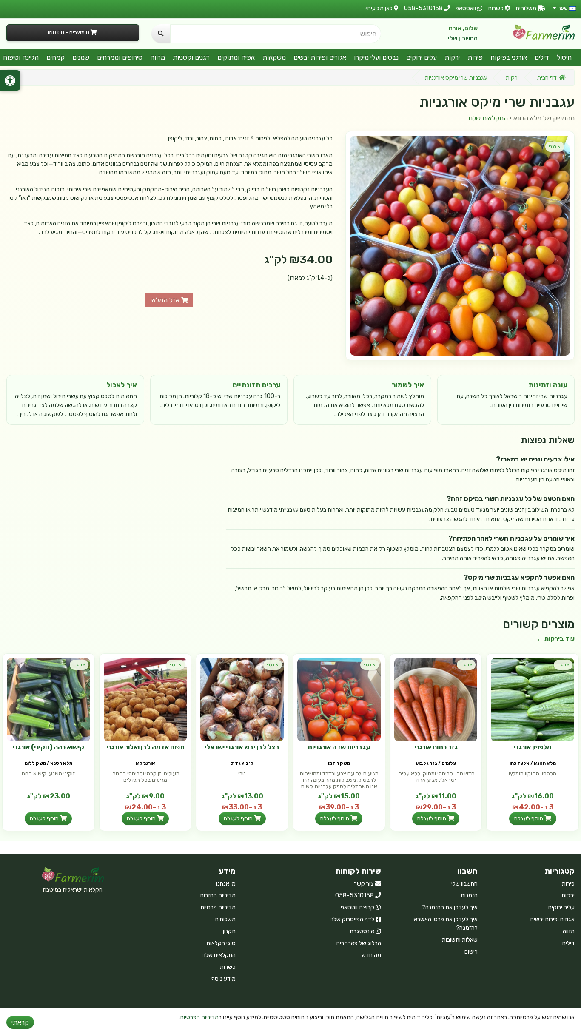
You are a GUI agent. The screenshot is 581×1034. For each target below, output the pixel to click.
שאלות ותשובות (460, 939)
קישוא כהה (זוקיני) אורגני (48, 747)
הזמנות (469, 895)
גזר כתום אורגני (436, 747)
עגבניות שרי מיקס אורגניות (456, 77)
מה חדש (371, 955)
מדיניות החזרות (218, 895)
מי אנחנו (226, 883)
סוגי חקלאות (221, 943)
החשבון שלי (463, 38)
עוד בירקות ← (556, 639)
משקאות (274, 57)
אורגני (555, 146)
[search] (160, 33)
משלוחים (225, 919)
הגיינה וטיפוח (21, 57)
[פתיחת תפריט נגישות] (10, 80)
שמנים (80, 57)
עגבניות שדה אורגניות (339, 747)
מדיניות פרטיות (218, 907)
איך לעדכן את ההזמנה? (450, 907)
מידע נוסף (223, 979)
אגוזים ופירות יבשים (319, 57)
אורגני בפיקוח (508, 57)
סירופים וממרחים (119, 57)
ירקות (452, 57)
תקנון (229, 931)
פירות (475, 57)
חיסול (564, 57)
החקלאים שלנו (488, 118)
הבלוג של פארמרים (358, 943)
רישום (471, 951)
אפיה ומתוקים (236, 57)
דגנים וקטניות (191, 57)
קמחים (55, 57)
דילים (542, 57)
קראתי (20, 1022)
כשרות (228, 967)
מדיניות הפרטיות (199, 1017)
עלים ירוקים (421, 57)
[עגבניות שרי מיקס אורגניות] (460, 246)
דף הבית (547, 77)
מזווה (157, 57)
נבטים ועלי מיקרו (376, 57)
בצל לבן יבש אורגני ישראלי (242, 747)
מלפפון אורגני (532, 747)
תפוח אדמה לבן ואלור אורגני (145, 747)
